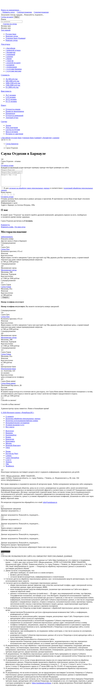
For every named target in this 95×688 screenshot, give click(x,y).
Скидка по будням (13, 130)
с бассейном (10, 48)
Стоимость (5, 75)
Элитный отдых (12, 118)
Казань (8, 437)
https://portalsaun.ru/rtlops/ (41, 683)
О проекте (10, 416)
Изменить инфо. (7, 227)
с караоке (9, 56)
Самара (8, 456)
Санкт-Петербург (12, 458)
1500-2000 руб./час (13, 85)
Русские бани (11, 34)
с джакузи (9, 61)
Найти (17, 17)
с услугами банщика (14, 69)
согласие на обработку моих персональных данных (29, 188)
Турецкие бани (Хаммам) (15, 38)
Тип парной (5, 30)
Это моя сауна (19, 227)
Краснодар (10, 439)
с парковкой (10, 54)
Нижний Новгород (13, 445)
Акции (8, 125)
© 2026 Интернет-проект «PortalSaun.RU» (17, 413)
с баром (9, 59)
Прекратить (5, 552)
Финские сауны (12, 36)
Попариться (10, 113)
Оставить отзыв (7, 165)
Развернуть (5, 225)
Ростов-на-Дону (12, 453)
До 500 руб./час (12, 79)
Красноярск (10, 441)
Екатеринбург (11, 435)
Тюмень (9, 462)
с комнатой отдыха (13, 50)
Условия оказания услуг (15, 425)
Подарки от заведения (14, 134)
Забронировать (7, 237)
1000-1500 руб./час (13, 83)
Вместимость (6, 91)
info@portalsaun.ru (50, 502)
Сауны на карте (7, 17)
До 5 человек (11, 95)
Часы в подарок (12, 132)
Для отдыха (5, 44)
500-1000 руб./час (12, 81)
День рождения (12, 128)
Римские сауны (12, 40)
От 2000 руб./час (12, 87)
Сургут (8, 460)
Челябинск (10, 466)
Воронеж (9, 433)
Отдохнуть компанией (14, 115)
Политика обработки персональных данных (23, 419)
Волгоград (10, 431)
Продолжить (16, 552)
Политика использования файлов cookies (22, 421)
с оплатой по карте (13, 63)
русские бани (16, 138)
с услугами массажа (13, 71)
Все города (10, 427)
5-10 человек (11, 97)
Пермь (8, 451)
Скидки (4, 121)
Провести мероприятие (15, 111)
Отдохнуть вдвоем (13, 109)
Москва (9, 443)
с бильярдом (10, 52)
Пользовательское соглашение (17, 423)
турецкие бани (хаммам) (31, 138)
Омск (8, 447)
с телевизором (11, 67)
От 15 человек (11, 101)
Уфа (7, 464)
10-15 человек (11, 99)
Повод (3, 105)
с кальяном (10, 65)
